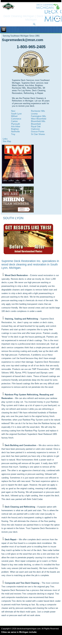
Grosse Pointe (37, 131)
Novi (13, 111)
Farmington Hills (38, 116)
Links (5, 139)
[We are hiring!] (18, 212)
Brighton (15, 129)
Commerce (16, 119)
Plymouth (15, 124)
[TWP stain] (18, 183)
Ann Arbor (15, 126)
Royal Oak (36, 126)
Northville (15, 131)
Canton (14, 121)
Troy (13, 134)
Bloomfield (36, 124)
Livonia (34, 113)
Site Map (7, 141)
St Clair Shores (38, 134)
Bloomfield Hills (38, 121)
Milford (14, 116)
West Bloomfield (38, 119)
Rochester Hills (38, 111)
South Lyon (16, 113)
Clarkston (35, 129)
